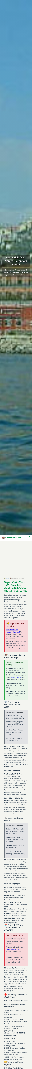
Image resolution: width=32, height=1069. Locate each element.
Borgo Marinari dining (13, 949)
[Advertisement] (16, 558)
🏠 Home (6, 578)
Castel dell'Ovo (16, 677)
